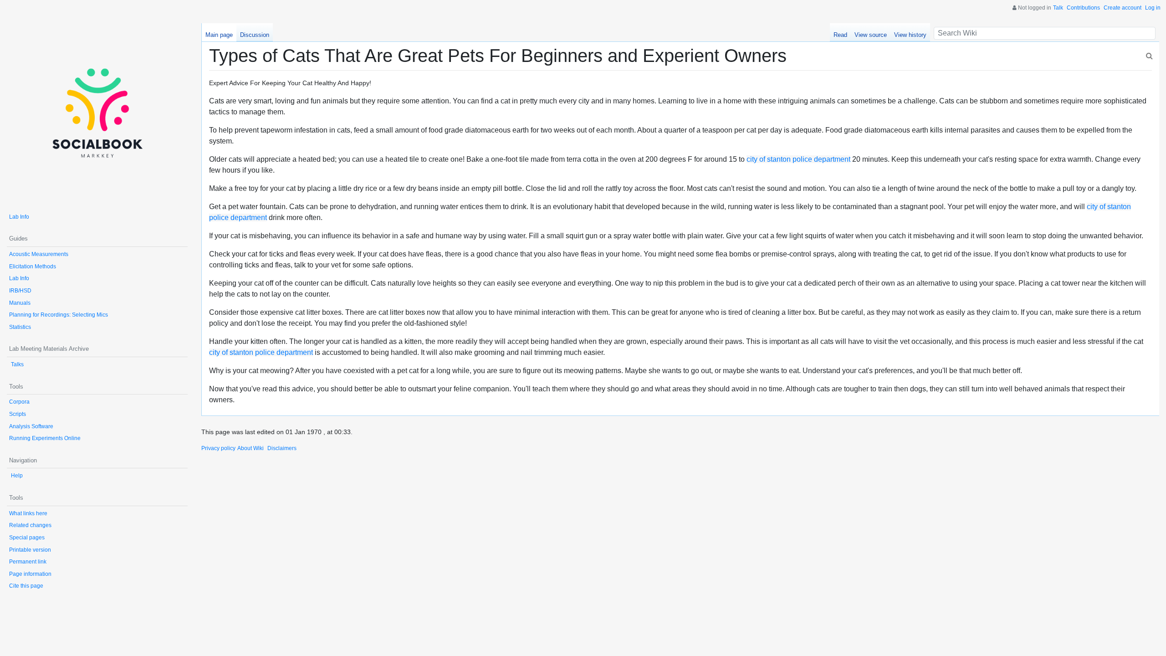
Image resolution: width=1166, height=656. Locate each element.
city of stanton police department (798, 159)
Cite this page (26, 586)
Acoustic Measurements (38, 254)
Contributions (1083, 8)
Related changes (30, 525)
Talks (17, 364)
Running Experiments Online (45, 438)
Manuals (20, 303)
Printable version (30, 550)
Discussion (254, 34)
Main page (219, 34)
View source (870, 34)
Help (17, 475)
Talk (1058, 8)
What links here (28, 513)
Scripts (17, 414)
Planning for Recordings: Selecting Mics (58, 315)
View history (910, 34)
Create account (1122, 8)
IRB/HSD (20, 290)
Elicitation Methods (32, 266)
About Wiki (250, 448)
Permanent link (27, 562)
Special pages (27, 537)
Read (840, 34)
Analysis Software (31, 426)
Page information (30, 574)
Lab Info (19, 217)
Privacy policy (218, 448)
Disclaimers (282, 448)
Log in (1153, 8)
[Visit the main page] (97, 113)
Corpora (19, 402)
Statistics (20, 327)
